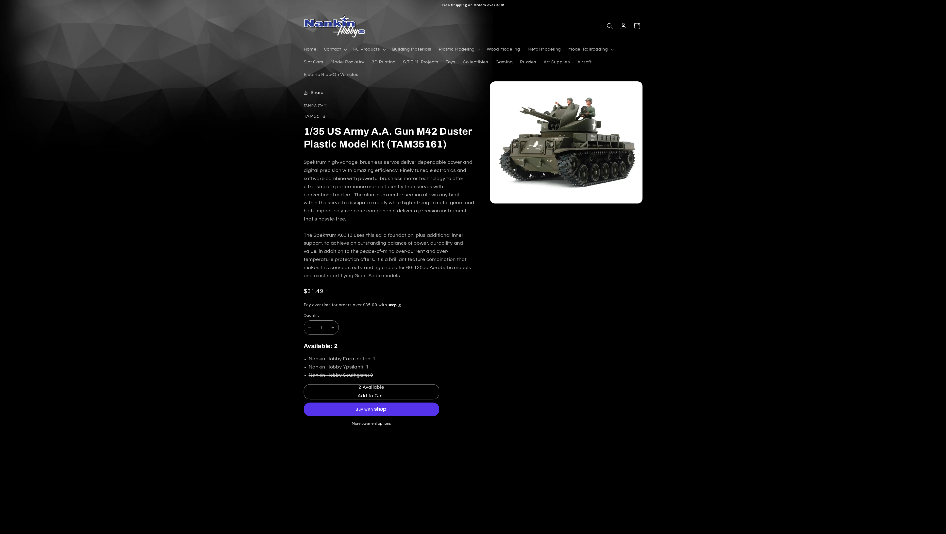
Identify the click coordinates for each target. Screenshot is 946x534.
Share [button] (317, 93)
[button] (335, 49)
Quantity (312, 315)
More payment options (371, 423)
